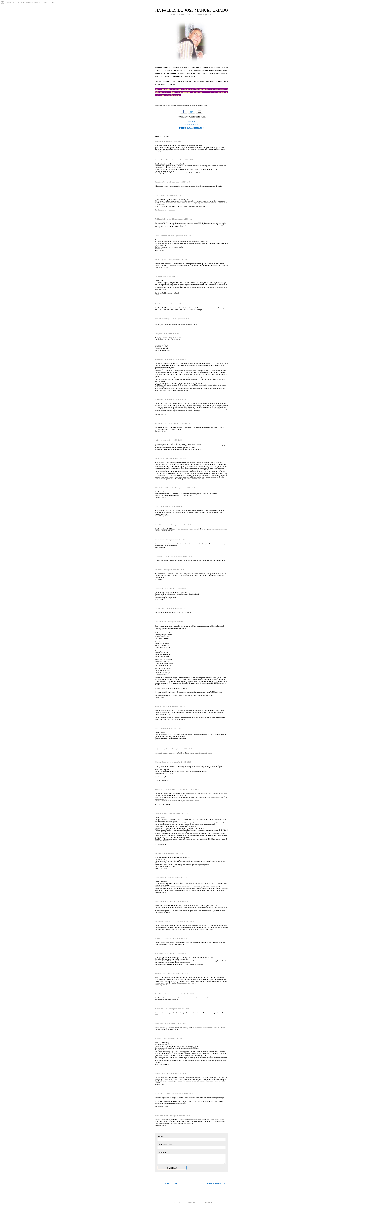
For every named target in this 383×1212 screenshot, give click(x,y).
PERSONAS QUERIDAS (204, 15)
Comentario (162, 1152)
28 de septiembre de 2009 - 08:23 (183, 15)
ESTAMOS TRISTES (191, 124)
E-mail (165, 1144)
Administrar (207, 1203)
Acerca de (176, 1203)
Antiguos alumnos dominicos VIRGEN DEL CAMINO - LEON (30, 2)
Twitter (191, 112)
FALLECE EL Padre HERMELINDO (191, 128)
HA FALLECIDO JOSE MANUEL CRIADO (191, 10)
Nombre (160, 1136)
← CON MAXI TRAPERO (169, 1183)
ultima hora (191, 121)
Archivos (191, 1203)
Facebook (183, 112)
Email (199, 112)
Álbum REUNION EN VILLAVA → (216, 1183)
